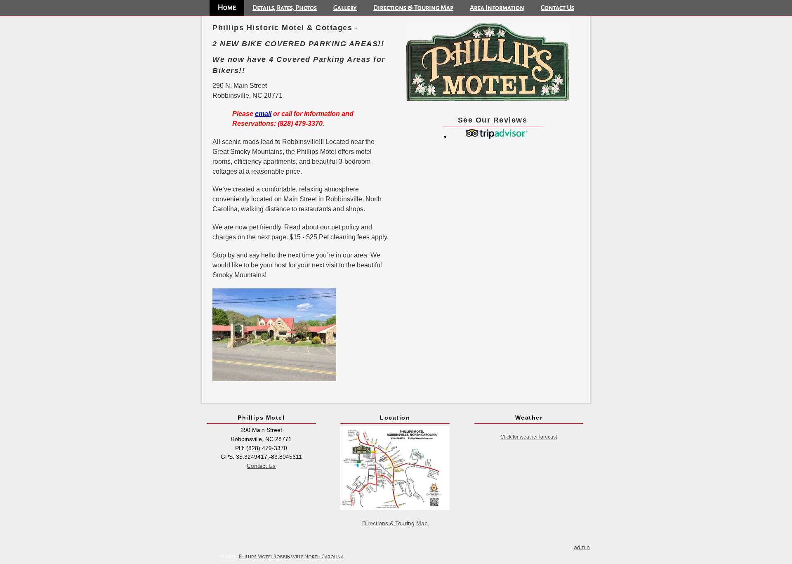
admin (582, 547)
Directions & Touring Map (413, 7)
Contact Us (557, 7)
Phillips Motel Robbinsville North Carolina (291, 556)
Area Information (497, 7)
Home (227, 8)
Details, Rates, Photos (284, 7)
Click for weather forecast (528, 437)
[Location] (395, 468)
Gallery (345, 7)
